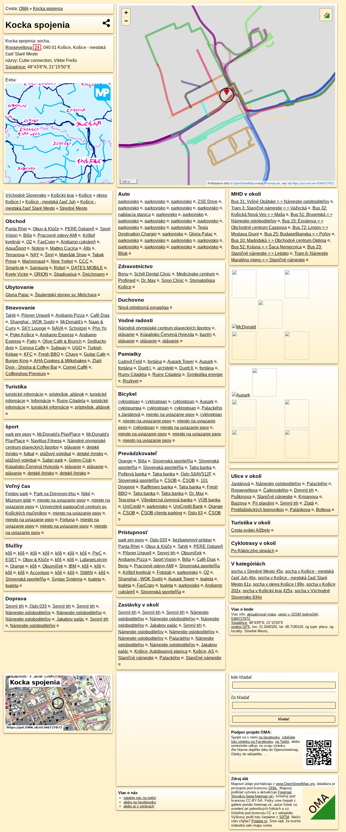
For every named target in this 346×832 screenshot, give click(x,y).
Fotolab (164, 572)
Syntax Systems (67, 579)
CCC (84, 261)
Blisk (123, 253)
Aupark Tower (180, 361)
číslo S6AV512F (196, 474)
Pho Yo (99, 328)
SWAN (86, 572)
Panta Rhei (16, 229)
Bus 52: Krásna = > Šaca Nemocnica (266, 247)
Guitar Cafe (95, 354)
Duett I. (145, 368)
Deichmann (93, 274)
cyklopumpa (129, 408)
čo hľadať (240, 697)
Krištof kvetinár (137, 572)
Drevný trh (304, 490)
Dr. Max (148, 280)
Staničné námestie (136, 657)
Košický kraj (62, 195)
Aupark (206, 361)
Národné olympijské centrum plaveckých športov (164, 328)
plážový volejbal (55, 453)
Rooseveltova (22, 47)
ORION (41, 274)
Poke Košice (22, 334)
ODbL (272, 788)
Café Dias (99, 315)
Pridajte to (259, 821)
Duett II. (186, 368)
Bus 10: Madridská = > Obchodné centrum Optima (278, 240)
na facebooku (269, 737)
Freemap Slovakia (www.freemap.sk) (261, 794)
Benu (123, 274)
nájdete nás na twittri (140, 798)
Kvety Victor (16, 274)
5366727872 (240, 619)
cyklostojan (129, 401)
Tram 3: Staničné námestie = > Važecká (269, 208)
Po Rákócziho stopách (252, 550)
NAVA (57, 328)
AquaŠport (15, 248)
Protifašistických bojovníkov (257, 509)
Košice (85, 195)
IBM (72, 566)
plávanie (72, 447)
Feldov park (16, 493)
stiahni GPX (240, 627)
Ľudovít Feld (130, 361)
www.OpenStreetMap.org (295, 784)
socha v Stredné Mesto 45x (257, 571)
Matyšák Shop (72, 254)
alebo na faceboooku (140, 802)
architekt (165, 368)
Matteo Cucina (64, 248)
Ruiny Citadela (71, 400)
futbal (29, 453)
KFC (28, 354)
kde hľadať (241, 677)
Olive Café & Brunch (62, 341)
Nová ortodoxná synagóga (143, 307)
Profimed (126, 280)
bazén (206, 334)
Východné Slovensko (25, 195)
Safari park (52, 460)
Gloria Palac (17, 294)
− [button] (126, 21)
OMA (23, 8)
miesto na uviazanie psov (61, 500)
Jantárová (240, 483)
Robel (59, 267)
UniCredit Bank (188, 506)
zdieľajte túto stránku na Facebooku (263, 739)
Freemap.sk (272, 183)
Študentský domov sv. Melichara (66, 294)
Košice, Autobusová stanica (160, 651)
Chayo (71, 354)
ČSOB (170, 480)
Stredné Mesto (73, 208)
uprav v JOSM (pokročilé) (298, 614)
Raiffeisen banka (157, 487)
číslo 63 (195, 513)
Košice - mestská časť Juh (50, 201)
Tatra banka (200, 467)
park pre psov (18, 434)
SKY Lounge (34, 328)
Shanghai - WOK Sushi (32, 322)
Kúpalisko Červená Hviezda (32, 466)
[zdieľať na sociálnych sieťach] (106, 23)
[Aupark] (240, 395)
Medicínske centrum (196, 274)
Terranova (15, 254)
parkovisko (128, 201)
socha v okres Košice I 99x (278, 584)
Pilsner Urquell (35, 315)
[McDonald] (243, 327)
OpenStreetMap (243, 183)
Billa (27, 235)
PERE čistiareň (79, 229)
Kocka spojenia (48, 8)
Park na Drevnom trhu (55, 493)
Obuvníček (52, 566)
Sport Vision (165, 559)
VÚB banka (209, 500)
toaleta (94, 579)
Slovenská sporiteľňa (25, 579)
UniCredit (132, 506)
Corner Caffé (75, 367)
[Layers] (326, 15)
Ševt (49, 254)
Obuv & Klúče (46, 229)
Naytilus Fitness (46, 440)
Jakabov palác (70, 619)
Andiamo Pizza (70, 315)
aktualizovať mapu (261, 614)
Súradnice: (15, 67)
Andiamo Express (57, 334)
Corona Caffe (32, 347)
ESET (11, 559)
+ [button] (126, 12)
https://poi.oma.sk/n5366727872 (313, 183)
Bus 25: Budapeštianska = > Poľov (297, 234)
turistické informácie (24, 394)
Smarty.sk (14, 267)
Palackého (179, 638)
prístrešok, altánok (66, 394)
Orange (17, 566)
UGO (77, 347)
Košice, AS (203, 651)
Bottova (323, 509)
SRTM (284, 817)
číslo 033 (38, 606)
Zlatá (309, 503)
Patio (32, 341)
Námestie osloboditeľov (28, 612)
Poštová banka (132, 474)
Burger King (16, 360)
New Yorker (62, 261)
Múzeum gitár (18, 500)
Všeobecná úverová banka (166, 500)
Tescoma (126, 500)
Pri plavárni (263, 503)
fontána (155, 361)
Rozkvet (130, 381)
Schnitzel (78, 328)
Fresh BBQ (49, 354)
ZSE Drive (208, 201)
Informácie (41, 400)
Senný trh (14, 606)
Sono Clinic (172, 280)
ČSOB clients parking (161, 513)
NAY (34, 254)
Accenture (39, 572)
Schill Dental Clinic (152, 274)
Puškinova (241, 496)
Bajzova (239, 503)
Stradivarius (65, 274)
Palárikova (300, 509)
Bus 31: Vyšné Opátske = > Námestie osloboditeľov (280, 201)
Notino (38, 248)
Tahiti (10, 315)
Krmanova (308, 496)
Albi (87, 248)
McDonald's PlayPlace (59, 434)
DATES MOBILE (87, 267)
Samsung (39, 267)
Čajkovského (275, 490)
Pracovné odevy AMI (57, 235)
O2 (29, 241)
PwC (97, 553)
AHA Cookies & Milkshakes (60, 360)
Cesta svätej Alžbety (250, 530)
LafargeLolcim (93, 559)
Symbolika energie (205, 374)
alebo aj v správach (139, 806)
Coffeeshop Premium (25, 373)
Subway (58, 347)
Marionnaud (33, 261)
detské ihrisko (90, 453)
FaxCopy (46, 241)
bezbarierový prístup (192, 540)
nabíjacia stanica (134, 214)
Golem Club (80, 460)
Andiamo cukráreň (78, 241)
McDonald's (71, 322)
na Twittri (282, 742)
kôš (8, 553)
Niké (85, 493)
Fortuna (67, 519)
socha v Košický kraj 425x (267, 590)
